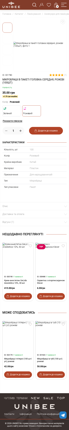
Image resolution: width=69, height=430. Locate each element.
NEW (35, 398)
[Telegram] (63, 415)
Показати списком (12, 121)
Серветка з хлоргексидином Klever (51, 281)
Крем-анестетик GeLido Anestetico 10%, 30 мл (15, 281)
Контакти (9, 414)
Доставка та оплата (13, 214)
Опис (5, 206)
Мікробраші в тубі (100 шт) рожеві (49, 360)
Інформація (26, 414)
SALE (48, 398)
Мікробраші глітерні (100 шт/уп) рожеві (18, 360)
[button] (64, 5)
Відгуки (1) (8, 222)
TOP (61, 398)
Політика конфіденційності (51, 414)
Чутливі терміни (15, 398)
